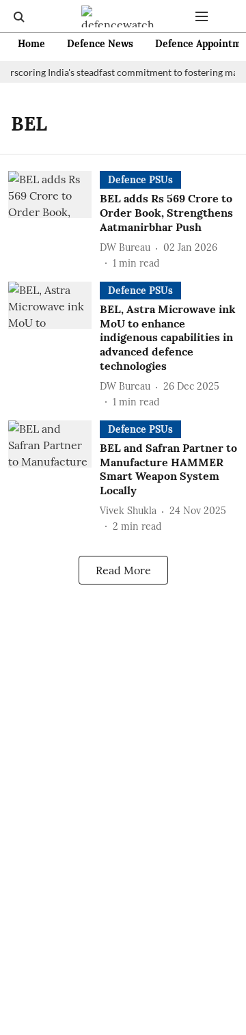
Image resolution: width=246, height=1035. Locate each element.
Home (31, 44)
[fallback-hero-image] (54, 220)
